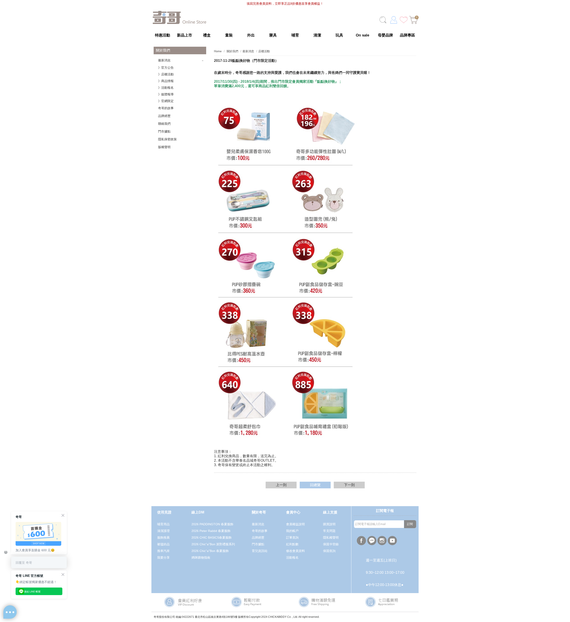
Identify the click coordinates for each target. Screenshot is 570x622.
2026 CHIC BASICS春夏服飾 (211, 537)
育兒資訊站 (259, 551)
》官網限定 (166, 101)
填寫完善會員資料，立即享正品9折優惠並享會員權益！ (285, 3)
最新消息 (164, 60)
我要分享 (163, 557)
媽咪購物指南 (200, 557)
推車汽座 (163, 551)
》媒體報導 (166, 94)
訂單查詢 (292, 537)
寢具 (273, 35)
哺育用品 (163, 524)
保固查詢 (329, 551)
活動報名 (292, 557)
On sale (362, 35)
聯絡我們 (164, 123)
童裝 (229, 35)
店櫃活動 (264, 51)
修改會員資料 (295, 551)
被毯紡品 (163, 544)
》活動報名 (166, 87)
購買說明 (329, 524)
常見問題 (329, 531)
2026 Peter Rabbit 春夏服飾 (210, 531)
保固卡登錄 (331, 544)
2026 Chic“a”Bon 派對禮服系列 (213, 544)
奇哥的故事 (166, 108)
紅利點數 (292, 544)
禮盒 (207, 35)
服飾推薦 (163, 537)
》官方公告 (166, 67)
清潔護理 (163, 531)
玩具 (339, 35)
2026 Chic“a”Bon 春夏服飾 (210, 551)
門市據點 (164, 131)
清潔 (317, 35)
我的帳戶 (292, 531)
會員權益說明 (295, 524)
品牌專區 (407, 35)
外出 (251, 35)
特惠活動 (162, 35)
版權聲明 (164, 147)
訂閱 (410, 524)
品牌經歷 (164, 116)
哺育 (295, 35)
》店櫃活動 (166, 74)
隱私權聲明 (331, 537)
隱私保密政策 (167, 139)
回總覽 (315, 485)
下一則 (349, 485)
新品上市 (184, 35)
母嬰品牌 (385, 35)
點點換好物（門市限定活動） (246, 60)
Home (218, 51)
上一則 (281, 485)
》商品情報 (166, 81)
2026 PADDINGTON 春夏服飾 (212, 524)
